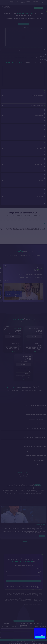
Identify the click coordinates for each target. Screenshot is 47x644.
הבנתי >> (40, 637)
